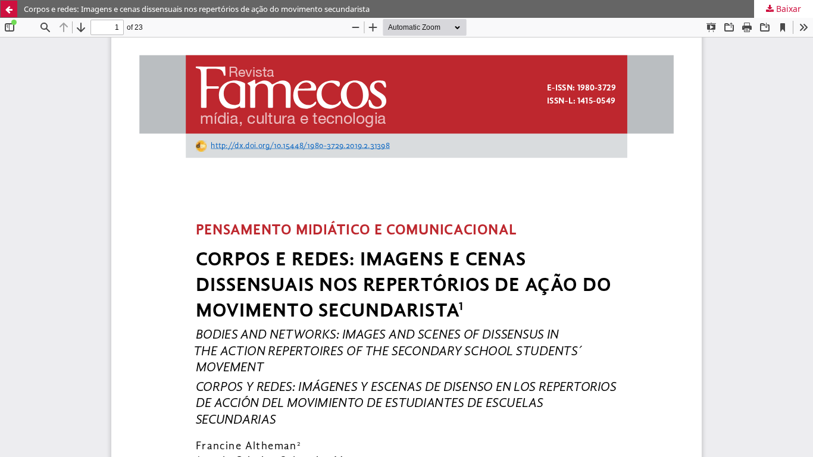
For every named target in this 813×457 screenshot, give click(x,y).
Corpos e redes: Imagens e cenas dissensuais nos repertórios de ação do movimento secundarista (197, 9)
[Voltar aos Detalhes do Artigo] (9, 9)
